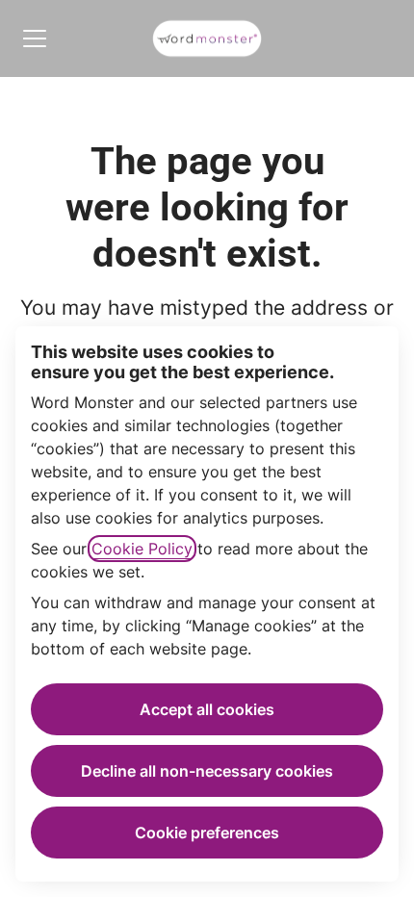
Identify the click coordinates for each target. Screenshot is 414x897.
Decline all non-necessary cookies (207, 771)
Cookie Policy (142, 548)
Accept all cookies (207, 709)
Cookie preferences (207, 832)
